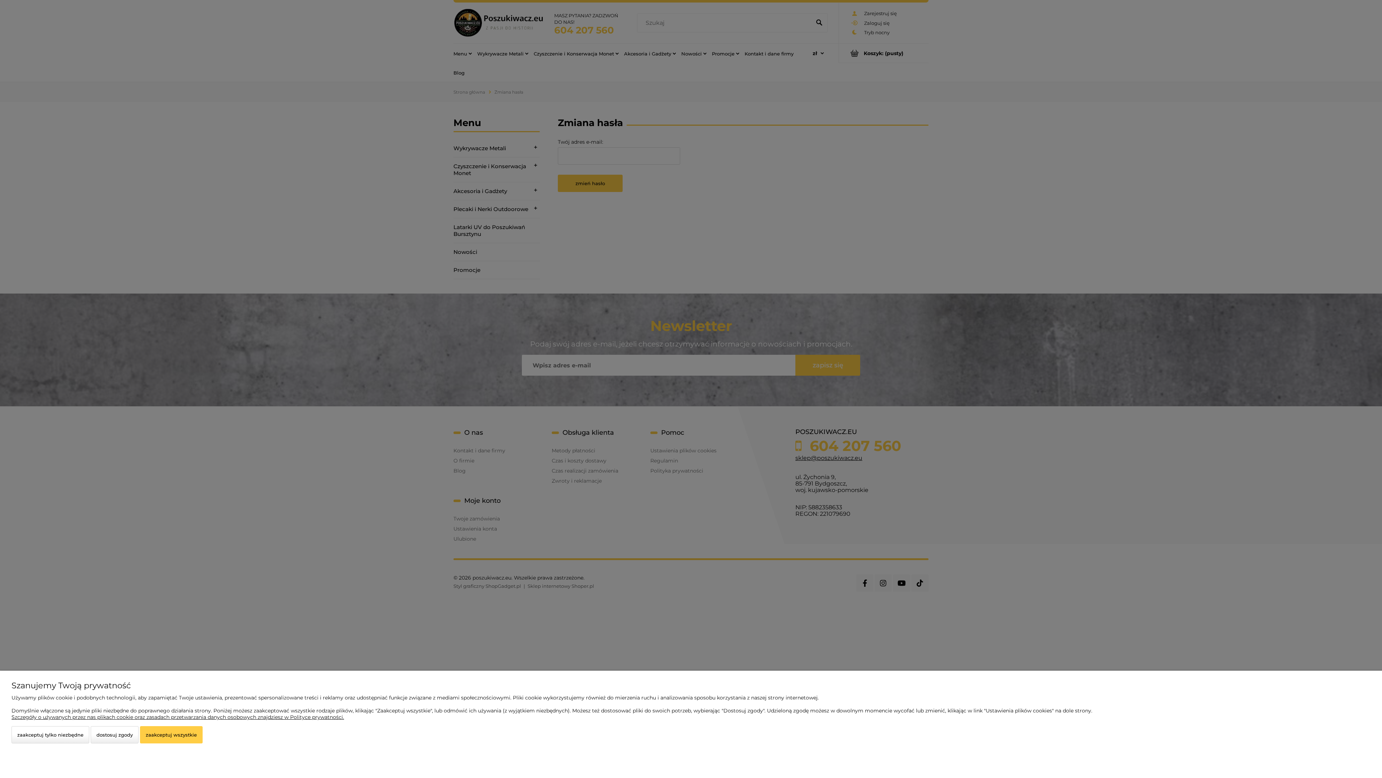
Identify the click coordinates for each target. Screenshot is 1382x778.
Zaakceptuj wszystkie (171, 735)
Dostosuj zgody (114, 735)
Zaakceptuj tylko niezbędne (50, 735)
